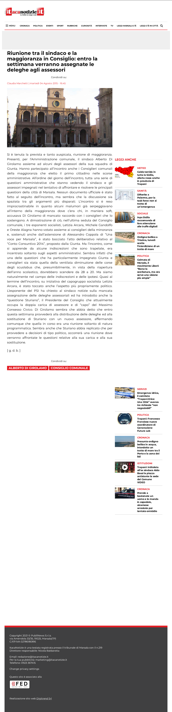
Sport (60, 26)
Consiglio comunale (69, 368)
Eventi (49, 26)
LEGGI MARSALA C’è (126, 26)
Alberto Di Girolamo (28, 368)
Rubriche (72, 26)
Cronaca (25, 26)
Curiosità (86, 26)
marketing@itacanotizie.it (51, 659)
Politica (37, 26)
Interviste (101, 26)
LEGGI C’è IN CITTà (149, 26)
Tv (112, 26)
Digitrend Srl (44, 698)
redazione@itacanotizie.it (33, 656)
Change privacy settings (24, 668)
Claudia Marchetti (17, 83)
